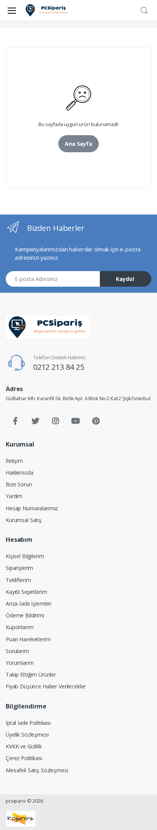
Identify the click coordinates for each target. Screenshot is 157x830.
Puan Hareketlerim (28, 639)
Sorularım (17, 651)
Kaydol (125, 278)
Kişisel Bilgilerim (25, 556)
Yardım (14, 496)
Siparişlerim (19, 567)
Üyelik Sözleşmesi (27, 734)
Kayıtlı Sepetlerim (26, 591)
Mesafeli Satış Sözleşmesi (37, 770)
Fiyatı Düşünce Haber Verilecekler (46, 686)
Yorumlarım (20, 662)
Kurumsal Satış (24, 520)
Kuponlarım (20, 627)
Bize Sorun (19, 484)
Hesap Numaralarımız (32, 508)
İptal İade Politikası (28, 722)
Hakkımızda (20, 472)
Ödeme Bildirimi (25, 615)
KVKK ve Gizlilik (24, 746)
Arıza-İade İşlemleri (28, 603)
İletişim (14, 460)
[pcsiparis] (48, 327)
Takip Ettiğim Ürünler (31, 674)
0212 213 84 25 (58, 367)
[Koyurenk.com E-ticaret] (21, 818)
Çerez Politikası (24, 758)
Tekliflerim (18, 580)
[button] (144, 9)
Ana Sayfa (78, 143)
